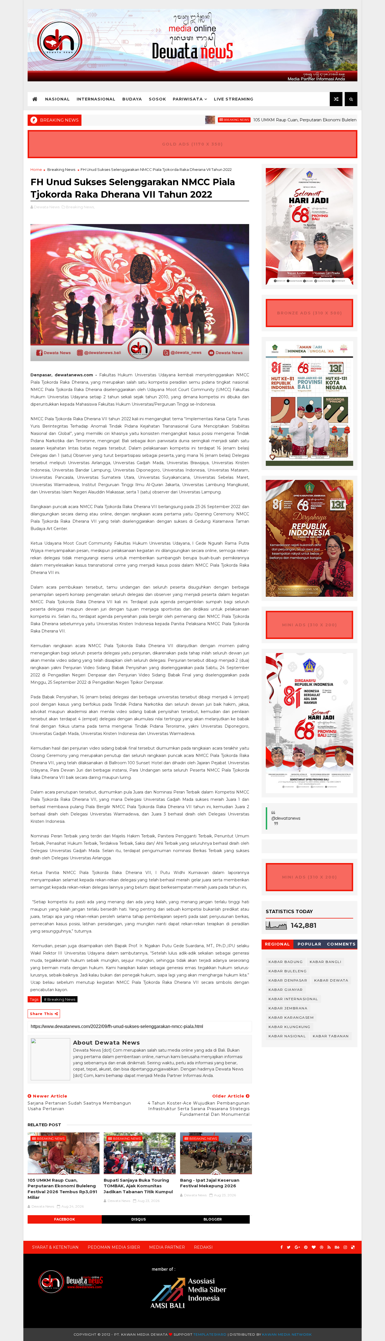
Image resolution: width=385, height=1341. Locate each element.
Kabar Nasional (287, 1036)
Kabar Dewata (331, 980)
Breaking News (203, 120)
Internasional (96, 99)
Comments (341, 944)
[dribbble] (321, 1247)
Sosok (157, 99)
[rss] (329, 1247)
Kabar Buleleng (288, 971)
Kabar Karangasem (291, 1017)
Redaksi (203, 1247)
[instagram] (345, 1247)
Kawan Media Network (286, 1334)
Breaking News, (80, 207)
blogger (212, 1219)
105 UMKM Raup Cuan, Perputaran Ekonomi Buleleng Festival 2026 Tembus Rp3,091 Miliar (62, 1188)
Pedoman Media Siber (114, 1247)
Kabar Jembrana (288, 1008)
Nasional (57, 99)
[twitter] (289, 1247)
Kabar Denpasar (288, 980)
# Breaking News (59, 999)
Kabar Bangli (325, 962)
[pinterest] (306, 1247)
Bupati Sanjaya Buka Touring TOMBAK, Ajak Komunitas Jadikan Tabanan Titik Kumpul (138, 1185)
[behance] (337, 1247)
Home (36, 169)
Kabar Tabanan (331, 1036)
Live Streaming (233, 99)
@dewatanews (285, 818)
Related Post (44, 1124)
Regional (277, 944)
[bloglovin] (313, 1247)
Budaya (132, 99)
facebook (64, 1219)
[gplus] (297, 1247)
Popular (310, 944)
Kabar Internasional (293, 999)
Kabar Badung (286, 962)
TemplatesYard (209, 1334)
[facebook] (281, 1247)
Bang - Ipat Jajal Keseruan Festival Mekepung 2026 (209, 1182)
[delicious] (353, 1247)
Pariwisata (188, 99)
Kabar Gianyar (286, 989)
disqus (138, 1219)
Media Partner (167, 1247)
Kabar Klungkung (290, 1027)
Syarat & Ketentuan (55, 1247)
